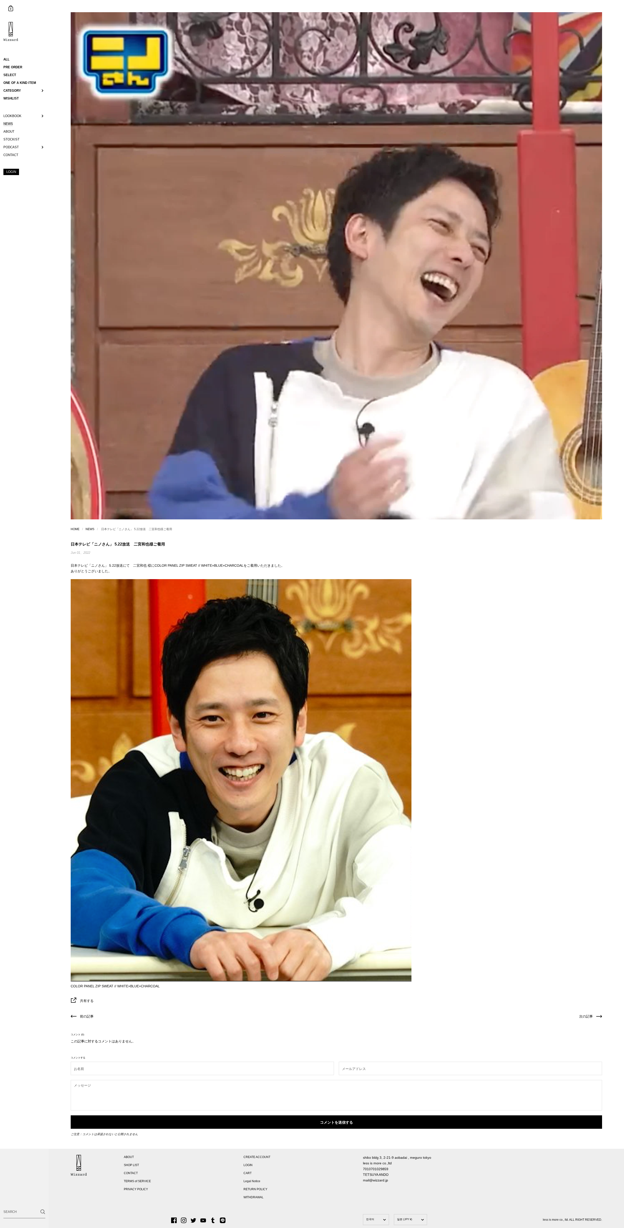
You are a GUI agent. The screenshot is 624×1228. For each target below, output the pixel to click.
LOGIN (248, 1165)
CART (248, 1173)
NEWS (90, 529)
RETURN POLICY (255, 1189)
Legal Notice (252, 1181)
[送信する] (42, 1211)
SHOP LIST (131, 1165)
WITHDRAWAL (253, 1197)
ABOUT (129, 1157)
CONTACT (131, 1173)
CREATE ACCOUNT (257, 1157)
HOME (75, 529)
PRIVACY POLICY (136, 1189)
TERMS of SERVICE (137, 1181)
